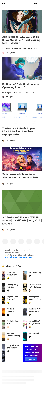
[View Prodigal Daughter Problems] (3, 312)
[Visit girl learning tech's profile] (3, 53)
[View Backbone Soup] (25, 275)
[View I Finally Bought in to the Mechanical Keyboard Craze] (3, 287)
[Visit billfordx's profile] (3, 230)
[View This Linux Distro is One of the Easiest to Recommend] (25, 312)
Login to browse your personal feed (18, 257)
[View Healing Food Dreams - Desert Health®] (25, 300)
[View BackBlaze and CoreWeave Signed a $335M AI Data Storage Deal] (3, 275)
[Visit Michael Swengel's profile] (3, 140)
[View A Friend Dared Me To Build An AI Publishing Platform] (25, 287)
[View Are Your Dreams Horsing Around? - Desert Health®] (3, 336)
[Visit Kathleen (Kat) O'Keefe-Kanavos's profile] (30, 302)
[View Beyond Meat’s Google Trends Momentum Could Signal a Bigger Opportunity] (25, 324)
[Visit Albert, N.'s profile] (3, 183)
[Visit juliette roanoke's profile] (30, 276)
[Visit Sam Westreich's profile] (3, 97)
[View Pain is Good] (25, 336)
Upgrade (32, 359)
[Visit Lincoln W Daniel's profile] (8, 278)
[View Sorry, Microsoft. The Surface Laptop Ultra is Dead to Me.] (3, 353)
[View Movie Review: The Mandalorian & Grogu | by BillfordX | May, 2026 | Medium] (3, 324)
